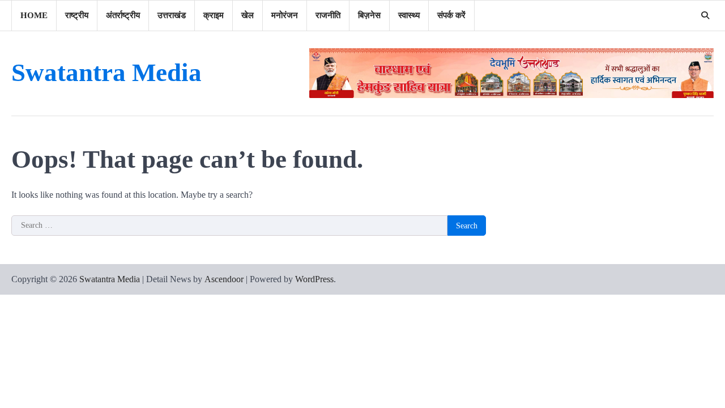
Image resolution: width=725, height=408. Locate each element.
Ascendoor (224, 279)
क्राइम (213, 15)
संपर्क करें (451, 15)
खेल (247, 15)
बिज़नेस (369, 15)
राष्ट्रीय (76, 15)
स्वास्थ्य (409, 15)
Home (34, 15)
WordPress (314, 279)
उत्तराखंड (171, 15)
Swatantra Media (106, 72)
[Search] (705, 15)
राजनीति (327, 15)
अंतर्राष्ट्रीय (123, 15)
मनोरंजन (284, 15)
